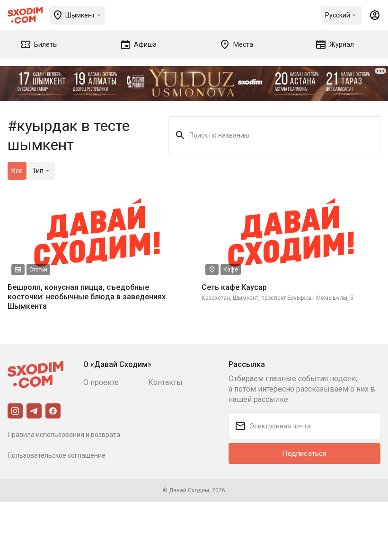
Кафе (230, 269)
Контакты (165, 382)
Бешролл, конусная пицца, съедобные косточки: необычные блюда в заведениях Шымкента (87, 297)
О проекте (101, 382)
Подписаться (304, 453)
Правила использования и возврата (64, 434)
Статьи (38, 269)
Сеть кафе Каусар (234, 287)
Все (17, 170)
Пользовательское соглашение (57, 455)
